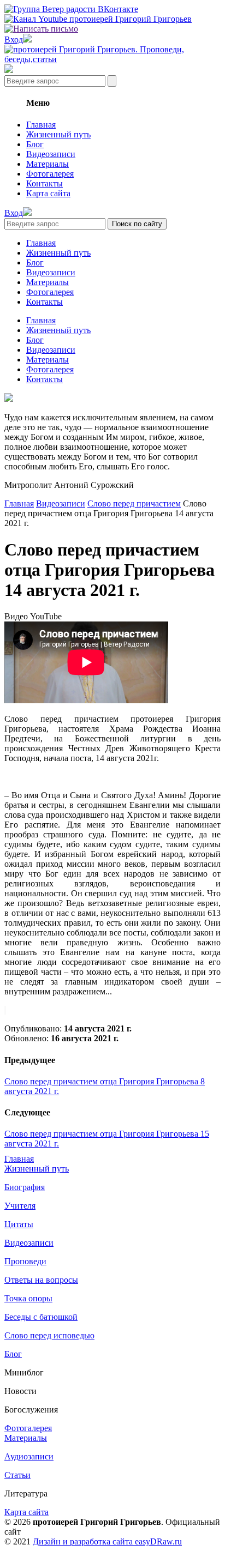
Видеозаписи (50, 154)
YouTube (46, 616)
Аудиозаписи (29, 1456)
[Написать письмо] (41, 28)
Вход (13, 39)
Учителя (19, 1205)
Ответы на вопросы (41, 1279)
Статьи (17, 1475)
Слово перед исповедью (49, 1335)
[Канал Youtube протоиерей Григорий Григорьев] (98, 18)
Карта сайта (48, 193)
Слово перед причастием (134, 503)
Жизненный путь (58, 134)
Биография (24, 1187)
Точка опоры (28, 1298)
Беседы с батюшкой (41, 1316)
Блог (35, 144)
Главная (41, 124)
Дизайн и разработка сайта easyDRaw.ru (107, 1541)
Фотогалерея (50, 173)
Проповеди (25, 1261)
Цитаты (18, 1224)
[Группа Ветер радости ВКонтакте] (71, 9)
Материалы (47, 163)
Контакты (44, 183)
